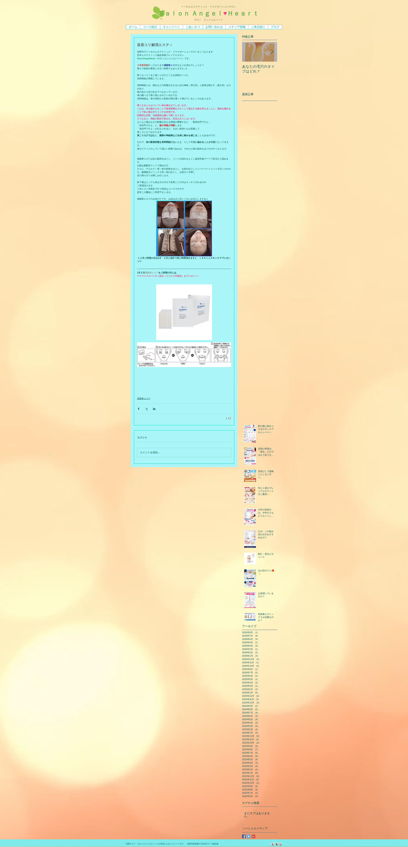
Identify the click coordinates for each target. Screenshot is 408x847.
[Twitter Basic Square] (249, 836)
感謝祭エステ (143, 398)
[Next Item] (272, 51)
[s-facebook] (272, 844)
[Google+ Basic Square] (253, 836)
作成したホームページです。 (172, 844)
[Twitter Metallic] (276, 844)
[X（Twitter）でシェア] (146, 408)
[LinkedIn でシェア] (154, 408)
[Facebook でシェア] (138, 408)
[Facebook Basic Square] (244, 836)
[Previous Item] (247, 51)
